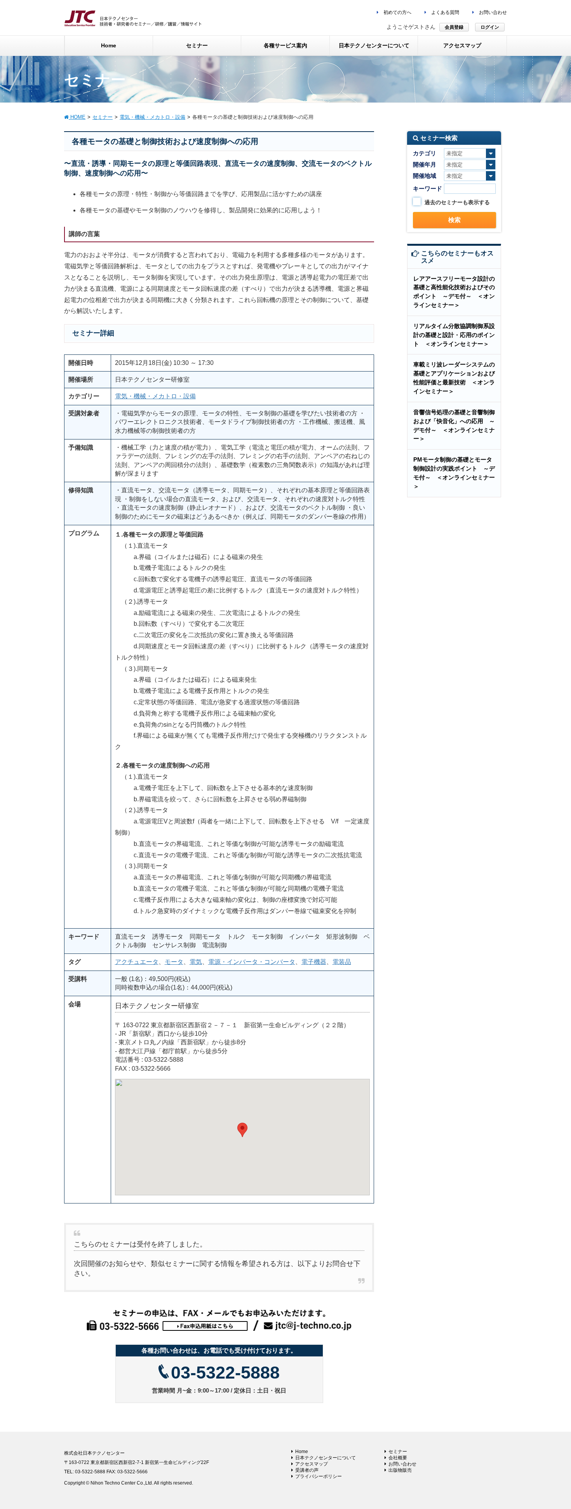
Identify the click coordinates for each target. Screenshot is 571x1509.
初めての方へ (396, 12)
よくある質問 (444, 12)
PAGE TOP (550, 1457)
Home (301, 1451)
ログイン (489, 27)
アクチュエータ (136, 962)
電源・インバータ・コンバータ (251, 962)
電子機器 (313, 962)
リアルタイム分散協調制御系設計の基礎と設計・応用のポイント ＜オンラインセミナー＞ (454, 335)
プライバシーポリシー (318, 1476)
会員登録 (454, 27)
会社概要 (397, 1457)
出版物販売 (400, 1470)
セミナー (397, 1451)
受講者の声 (307, 1470)
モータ (174, 962)
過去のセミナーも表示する (457, 202)
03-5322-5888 (225, 1372)
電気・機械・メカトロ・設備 (155, 396)
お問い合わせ (492, 12)
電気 (196, 962)
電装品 (342, 962)
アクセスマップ (311, 1464)
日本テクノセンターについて (325, 1457)
